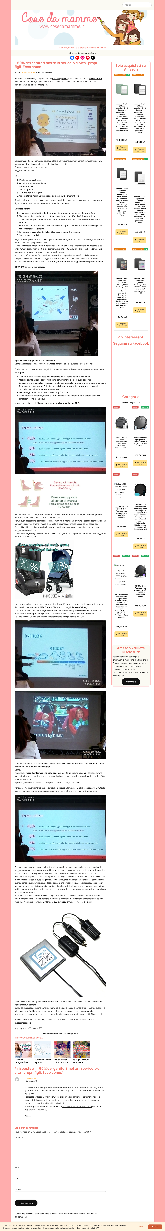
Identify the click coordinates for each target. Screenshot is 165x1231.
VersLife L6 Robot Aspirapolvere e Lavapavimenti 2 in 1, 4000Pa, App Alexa (140, 441)
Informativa (131, 681)
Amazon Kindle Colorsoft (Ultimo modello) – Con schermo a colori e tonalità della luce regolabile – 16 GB (139, 286)
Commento (19, 1137)
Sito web (18, 1190)
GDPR (96, 1228)
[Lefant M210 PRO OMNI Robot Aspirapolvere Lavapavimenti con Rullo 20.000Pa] (121, 491)
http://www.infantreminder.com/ (77, 1106)
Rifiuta (141, 1227)
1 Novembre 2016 (31, 1081)
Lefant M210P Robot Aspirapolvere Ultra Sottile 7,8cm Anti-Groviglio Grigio (121, 442)
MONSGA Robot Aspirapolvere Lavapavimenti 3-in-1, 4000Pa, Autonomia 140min (140, 591)
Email (17, 1178)
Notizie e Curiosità (45, 72)
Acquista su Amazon (123, 148)
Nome (17, 1167)
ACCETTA (155, 1227)
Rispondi (28, 1116)
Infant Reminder (30, 1078)
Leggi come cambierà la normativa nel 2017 (58, 403)
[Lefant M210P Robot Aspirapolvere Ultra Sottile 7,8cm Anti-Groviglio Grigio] (121, 423)
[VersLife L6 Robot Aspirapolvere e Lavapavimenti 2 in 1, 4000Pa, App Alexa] (140, 423)
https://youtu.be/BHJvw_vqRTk (29, 1028)
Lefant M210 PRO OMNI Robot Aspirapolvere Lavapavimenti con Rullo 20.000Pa (121, 512)
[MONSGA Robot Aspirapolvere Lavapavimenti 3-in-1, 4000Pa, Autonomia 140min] (140, 571)
